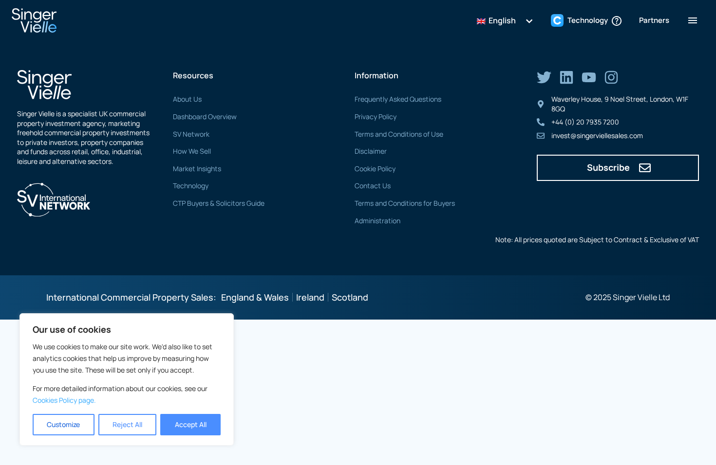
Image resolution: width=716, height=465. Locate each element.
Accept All (191, 424)
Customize (63, 424)
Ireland (310, 297)
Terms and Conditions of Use (399, 134)
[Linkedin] (566, 77)
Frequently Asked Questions (398, 99)
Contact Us (373, 185)
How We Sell (192, 151)
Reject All (127, 424)
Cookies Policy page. (64, 400)
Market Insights (197, 168)
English (501, 20)
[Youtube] (589, 77)
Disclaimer (371, 151)
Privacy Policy (375, 116)
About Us (187, 99)
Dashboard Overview (205, 116)
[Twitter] (544, 77)
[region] (126, 379)
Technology (190, 185)
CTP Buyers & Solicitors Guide (218, 203)
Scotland (350, 297)
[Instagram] (611, 77)
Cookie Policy (375, 168)
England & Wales (255, 297)
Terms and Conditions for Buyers (405, 203)
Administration (377, 220)
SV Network (191, 134)
